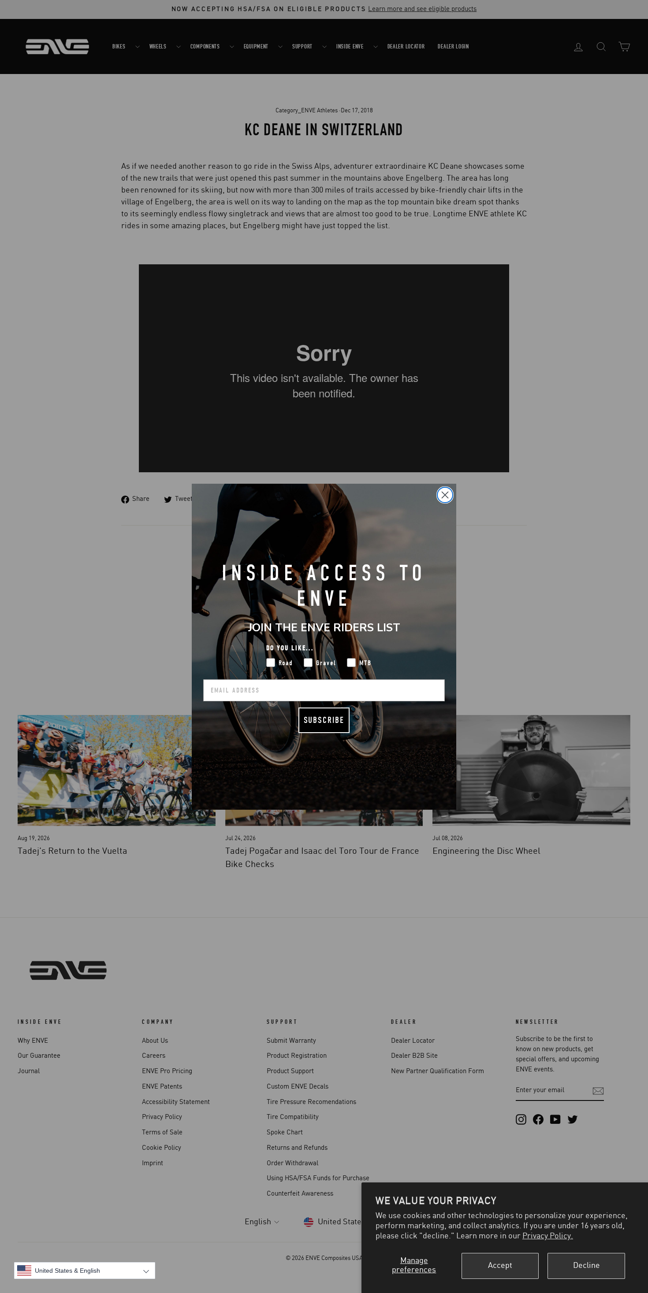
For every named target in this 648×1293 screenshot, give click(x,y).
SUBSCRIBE (324, 720)
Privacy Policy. (547, 1236)
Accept (500, 1266)
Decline (586, 1266)
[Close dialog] (445, 495)
